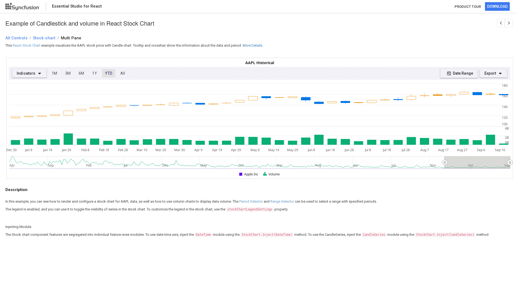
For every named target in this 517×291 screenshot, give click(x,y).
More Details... (254, 45)
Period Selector (251, 201)
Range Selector (282, 201)
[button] (248, 174)
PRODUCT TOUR (468, 7)
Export (490, 73)
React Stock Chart (26, 45)
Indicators (26, 73)
